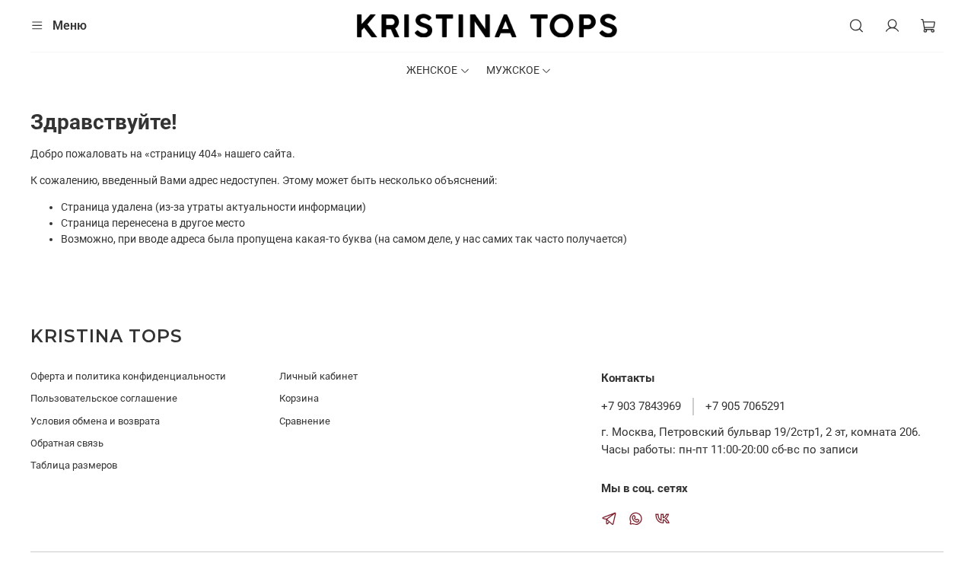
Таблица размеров (73, 465)
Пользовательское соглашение (103, 398)
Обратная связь (66, 443)
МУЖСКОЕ (513, 70)
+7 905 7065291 (745, 406)
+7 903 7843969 (641, 406)
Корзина (299, 398)
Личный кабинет (318, 376)
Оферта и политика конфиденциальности (128, 376)
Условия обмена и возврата (95, 421)
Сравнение (304, 421)
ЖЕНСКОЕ (431, 70)
